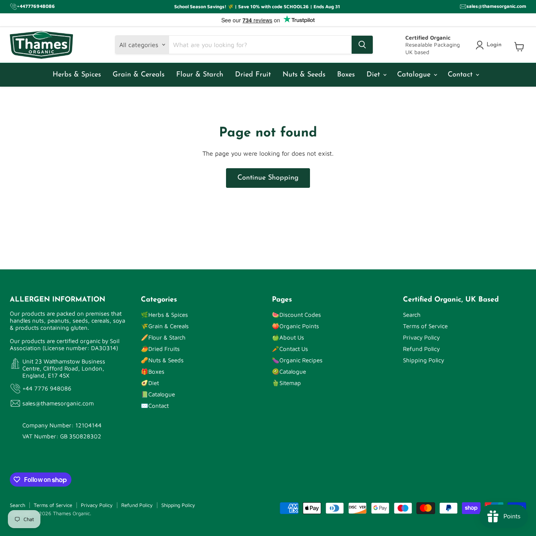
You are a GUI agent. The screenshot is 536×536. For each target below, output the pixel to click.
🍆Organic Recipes (297, 360)
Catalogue (415, 74)
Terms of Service (425, 326)
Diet (374, 74)
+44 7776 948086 (46, 388)
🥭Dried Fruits (160, 348)
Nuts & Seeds (304, 74)
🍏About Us (288, 337)
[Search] (362, 45)
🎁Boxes (152, 371)
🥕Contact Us (290, 348)
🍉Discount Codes (296, 314)
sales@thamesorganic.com (58, 403)
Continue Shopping (268, 178)
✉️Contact (155, 405)
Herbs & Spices (77, 74)
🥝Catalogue (289, 371)
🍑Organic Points (295, 326)
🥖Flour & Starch (163, 337)
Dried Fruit (253, 74)
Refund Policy (421, 348)
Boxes (346, 74)
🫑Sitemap (286, 383)
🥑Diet (150, 383)
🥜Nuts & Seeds (162, 360)
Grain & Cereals (138, 74)
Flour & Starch (199, 74)
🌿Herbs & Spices (164, 314)
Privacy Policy (421, 337)
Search (412, 314)
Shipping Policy (423, 360)
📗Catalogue (158, 394)
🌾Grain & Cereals (165, 326)
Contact (461, 74)
